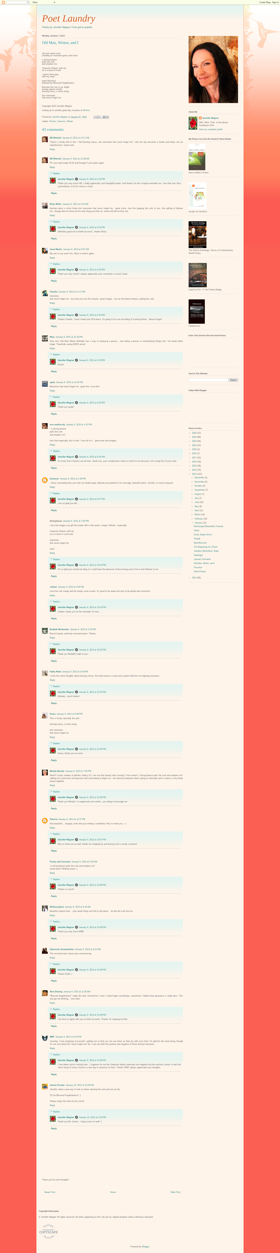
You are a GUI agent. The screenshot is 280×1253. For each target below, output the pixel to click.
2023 (194, 445)
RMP (52, 1037)
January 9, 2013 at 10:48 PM (92, 885)
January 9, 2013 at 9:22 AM (88, 949)
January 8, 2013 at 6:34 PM (92, 402)
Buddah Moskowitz (59, 629)
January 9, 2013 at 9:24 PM (68, 1037)
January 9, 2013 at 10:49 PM (92, 970)
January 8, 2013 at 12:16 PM (69, 337)
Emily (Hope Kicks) (203, 534)
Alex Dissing (56, 991)
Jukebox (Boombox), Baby (206, 551)
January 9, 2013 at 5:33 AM (84, 861)
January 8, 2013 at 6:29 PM (92, 269)
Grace (53, 714)
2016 (194, 461)
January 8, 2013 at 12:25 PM (69, 382)
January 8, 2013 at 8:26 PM (92, 457)
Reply (52, 149)
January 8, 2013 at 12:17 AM (75, 138)
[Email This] (95, 117)
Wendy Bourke (57, 771)
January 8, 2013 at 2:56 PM (71, 587)
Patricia (53, 819)
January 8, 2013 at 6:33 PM (92, 315)
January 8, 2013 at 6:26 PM (92, 227)
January (199, 523)
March (198, 514)
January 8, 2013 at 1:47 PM (79, 424)
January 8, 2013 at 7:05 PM (78, 771)
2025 (194, 437)
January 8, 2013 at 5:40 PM (75, 671)
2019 (194, 453)
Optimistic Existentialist (62, 949)
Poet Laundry (68, 18)
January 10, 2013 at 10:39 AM (80, 1085)
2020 (194, 449)
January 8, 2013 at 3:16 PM (83, 629)
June (197, 502)
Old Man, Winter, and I (204, 563)
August (198, 494)
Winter (70, 121)
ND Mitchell (55, 138)
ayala (52, 382)
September (200, 490)
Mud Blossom (200, 543)
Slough (197, 538)
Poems (52, 121)
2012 (194, 577)
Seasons (61, 121)
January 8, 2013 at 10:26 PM (92, 749)
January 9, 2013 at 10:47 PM (92, 839)
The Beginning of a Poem (206, 547)
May (197, 506)
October (199, 486)
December (200, 477)
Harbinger (198, 555)
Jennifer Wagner (66, 179)
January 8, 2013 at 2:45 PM (76, 521)
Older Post (175, 1192)
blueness (54, 478)
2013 (194, 474)
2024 (194, 441)
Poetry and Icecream (60, 861)
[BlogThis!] (98, 117)
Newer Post (49, 1192)
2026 (194, 433)
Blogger (145, 1246)
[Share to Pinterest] (107, 117)
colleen (53, 587)
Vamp (196, 530)
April (197, 510)
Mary (52, 337)
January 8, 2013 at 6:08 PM (69, 714)
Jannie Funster (57, 1085)
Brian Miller (55, 204)
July (197, 498)
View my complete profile (211, 129)
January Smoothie (202, 559)
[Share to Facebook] (104, 117)
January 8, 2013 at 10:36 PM (92, 797)
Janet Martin (56, 249)
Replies (56, 173)
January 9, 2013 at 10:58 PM (92, 1060)
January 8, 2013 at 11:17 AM (71, 291)
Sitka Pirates (200, 571)
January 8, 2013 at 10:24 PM (92, 607)
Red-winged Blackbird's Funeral (208, 526)
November (200, 482)
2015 (194, 465)
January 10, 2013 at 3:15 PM (92, 1117)
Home (113, 1192)
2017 (194, 457)
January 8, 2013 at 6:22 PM (92, 179)
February (199, 518)
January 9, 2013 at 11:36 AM (76, 991)
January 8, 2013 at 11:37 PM (71, 819)
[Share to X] (101, 117)
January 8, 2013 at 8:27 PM (92, 499)
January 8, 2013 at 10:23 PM (92, 565)
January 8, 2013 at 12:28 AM (75, 158)
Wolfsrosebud (57, 907)
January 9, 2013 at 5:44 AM (78, 907)
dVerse (86, 110)
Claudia (53, 291)
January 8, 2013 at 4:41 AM (75, 204)
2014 (194, 470)
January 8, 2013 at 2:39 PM (73, 478)
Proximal (198, 567)
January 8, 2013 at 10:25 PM (92, 650)
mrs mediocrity (57, 424)
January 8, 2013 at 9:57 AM (76, 249)
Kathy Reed (55, 671)
